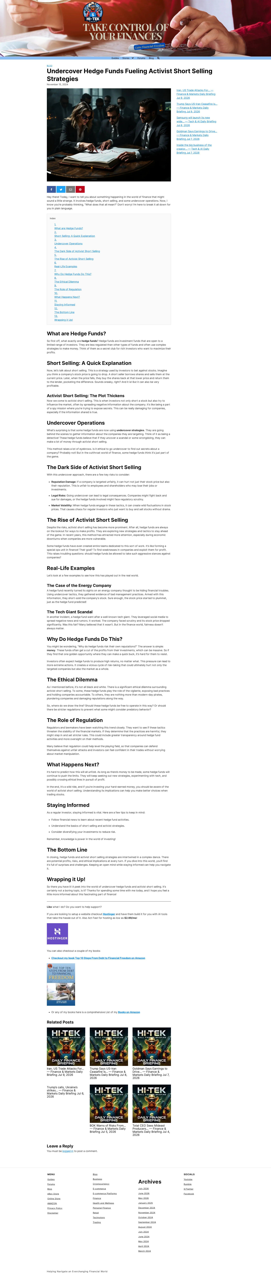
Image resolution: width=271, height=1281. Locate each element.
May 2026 (143, 1198)
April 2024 (143, 1246)
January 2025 (145, 1203)
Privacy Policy (54, 1208)
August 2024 (145, 1227)
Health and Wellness (103, 1203)
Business (97, 1179)
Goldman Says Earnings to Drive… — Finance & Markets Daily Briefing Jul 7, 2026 (197, 135)
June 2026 (143, 1193)
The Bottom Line (64, 310)
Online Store (53, 1198)
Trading (97, 1222)
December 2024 (146, 1208)
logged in (67, 1151)
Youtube (188, 1179)
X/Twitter (188, 1189)
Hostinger (109, 914)
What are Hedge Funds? (68, 226)
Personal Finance (102, 1208)
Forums (141, 58)
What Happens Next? (67, 295)
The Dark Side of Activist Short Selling (77, 249)
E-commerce (99, 1188)
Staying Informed (64, 302)
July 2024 (143, 1232)
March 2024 (144, 1251)
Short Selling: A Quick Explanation (74, 234)
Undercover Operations (68, 241)
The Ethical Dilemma (66, 279)
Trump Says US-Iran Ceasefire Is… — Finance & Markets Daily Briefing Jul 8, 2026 (197, 107)
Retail (96, 1212)
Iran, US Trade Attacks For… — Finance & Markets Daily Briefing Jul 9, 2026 (196, 94)
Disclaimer (52, 1213)
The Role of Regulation (68, 287)
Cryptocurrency (101, 1184)
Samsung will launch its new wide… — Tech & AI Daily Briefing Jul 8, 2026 (196, 121)
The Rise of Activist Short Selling (73, 257)
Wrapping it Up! (63, 318)
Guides (115, 58)
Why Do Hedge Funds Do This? (72, 272)
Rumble (188, 1184)
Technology (99, 1217)
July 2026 (143, 1188)
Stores (125, 58)
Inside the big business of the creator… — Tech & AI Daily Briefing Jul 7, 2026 (194, 149)
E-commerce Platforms (105, 1193)
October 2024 (145, 1217)
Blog (151, 58)
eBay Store (53, 1194)
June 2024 (143, 1236)
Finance (97, 1198)
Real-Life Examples (65, 264)
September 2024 (147, 1222)
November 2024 (146, 1212)
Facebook (189, 1194)
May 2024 (143, 1241)
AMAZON (52, 1203)
